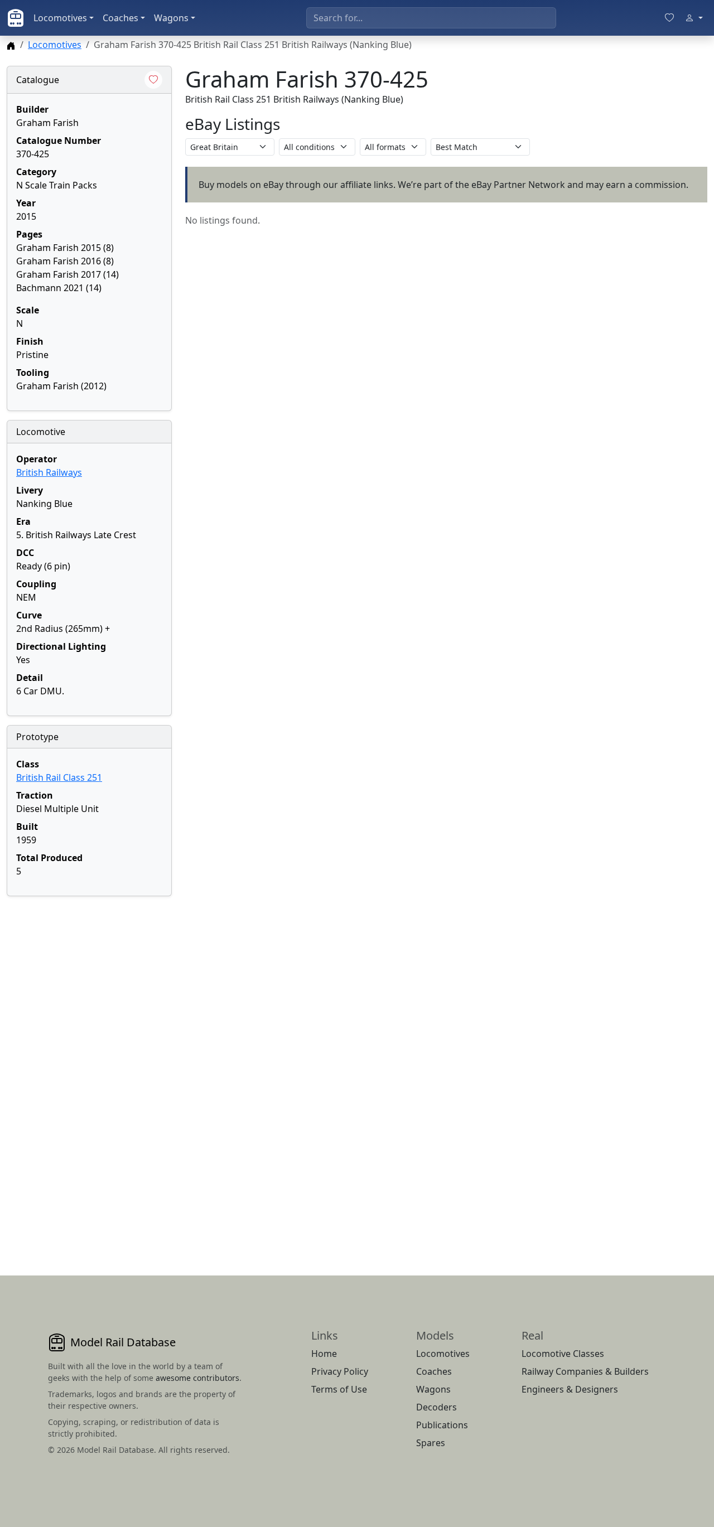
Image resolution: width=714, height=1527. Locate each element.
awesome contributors (197, 1378)
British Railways (49, 472)
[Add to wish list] (153, 80)
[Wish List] (669, 18)
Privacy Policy (339, 1371)
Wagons (171, 18)
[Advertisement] (89, 1072)
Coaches (120, 18)
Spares (430, 1443)
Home (324, 1353)
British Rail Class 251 (59, 777)
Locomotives (60, 18)
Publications (442, 1425)
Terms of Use (339, 1389)
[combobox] (431, 17)
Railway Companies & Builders (585, 1371)
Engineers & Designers (570, 1389)
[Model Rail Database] (16, 18)
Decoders (436, 1407)
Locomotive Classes (563, 1353)
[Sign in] (694, 18)
